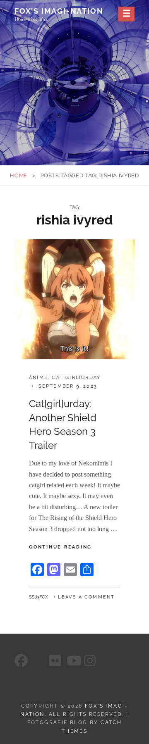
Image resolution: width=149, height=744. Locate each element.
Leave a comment (86, 597)
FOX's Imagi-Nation (58, 11)
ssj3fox (38, 597)
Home (18, 175)
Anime (38, 377)
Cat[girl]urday (76, 377)
